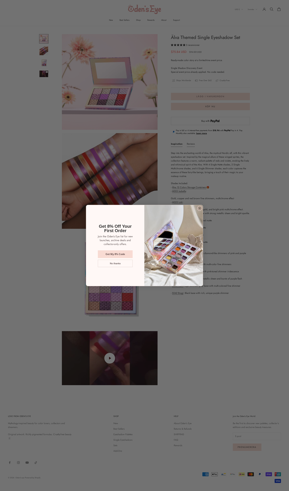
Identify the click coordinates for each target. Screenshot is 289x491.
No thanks (115, 263)
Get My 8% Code (115, 254)
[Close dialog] (200, 208)
